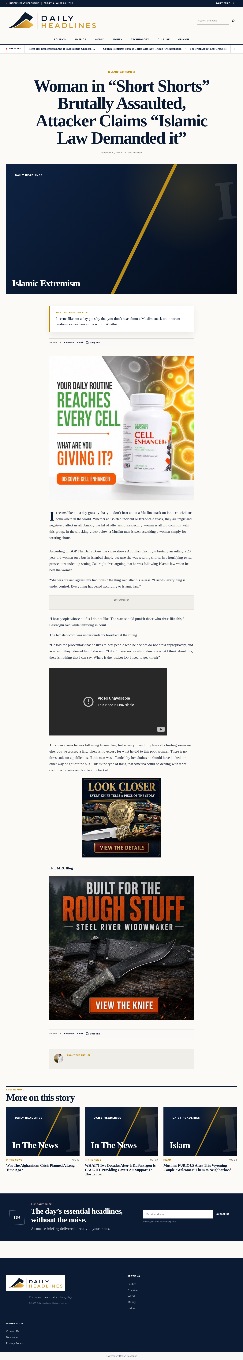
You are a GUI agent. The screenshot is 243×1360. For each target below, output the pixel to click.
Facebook (69, 342)
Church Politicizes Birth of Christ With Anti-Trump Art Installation (116, 48)
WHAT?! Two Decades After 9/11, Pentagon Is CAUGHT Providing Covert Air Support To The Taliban (120, 1169)
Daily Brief (223, 3)
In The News (14, 1160)
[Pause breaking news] (233, 49)
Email (80, 342)
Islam (167, 1160)
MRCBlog (65, 868)
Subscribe (223, 1214)
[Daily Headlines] (52, 21)
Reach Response (128, 1355)
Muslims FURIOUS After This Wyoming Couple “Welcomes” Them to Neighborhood (197, 1167)
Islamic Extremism (121, 72)
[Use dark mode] (234, 3)
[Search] (233, 21)
